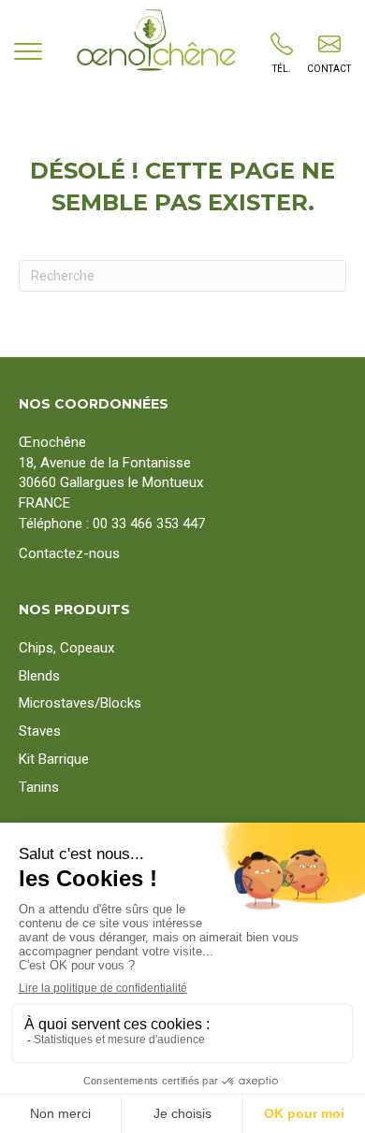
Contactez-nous (69, 553)
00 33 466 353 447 (149, 523)
